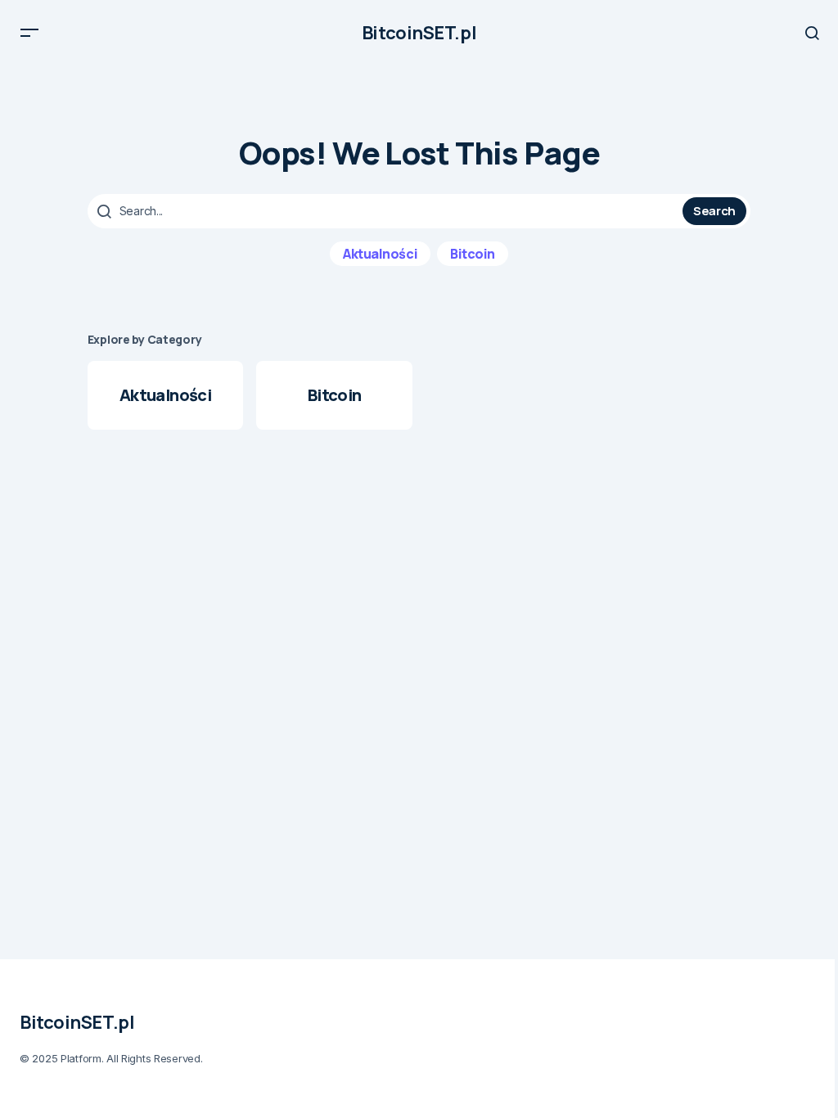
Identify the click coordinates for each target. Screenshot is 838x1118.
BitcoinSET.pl (419, 32)
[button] (29, 32)
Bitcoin (472, 254)
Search (714, 210)
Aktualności (380, 254)
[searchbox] (387, 211)
